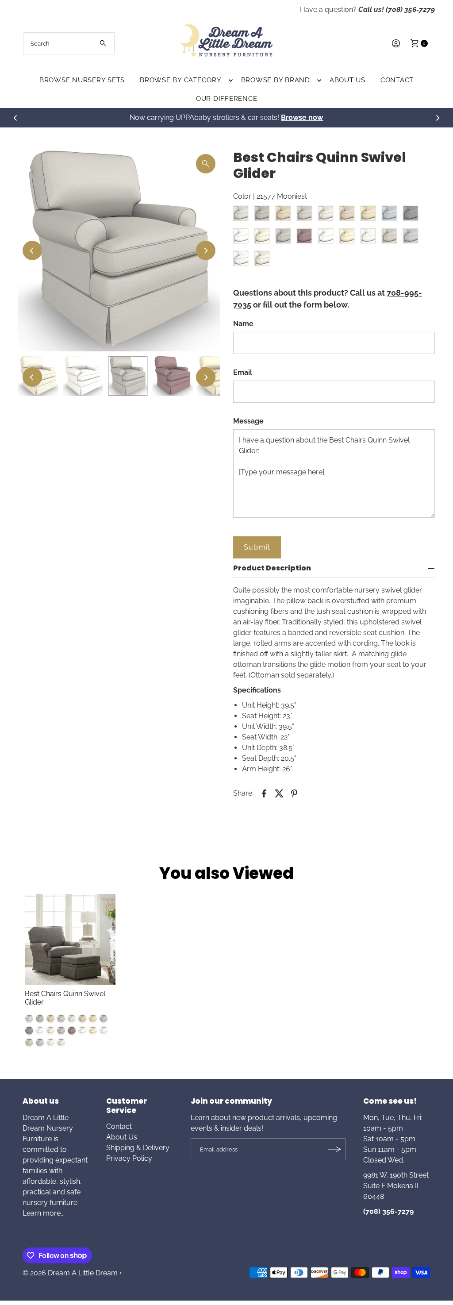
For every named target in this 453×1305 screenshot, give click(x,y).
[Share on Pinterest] (294, 793)
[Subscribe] (334, 1149)
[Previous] (15, 117)
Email (242, 372)
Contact (397, 80)
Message (248, 421)
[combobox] (69, 43)
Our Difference (226, 99)
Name (243, 324)
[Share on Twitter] (279, 793)
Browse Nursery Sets (82, 80)
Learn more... (44, 1213)
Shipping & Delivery (137, 1147)
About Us (347, 80)
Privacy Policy (129, 1158)
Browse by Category (181, 80)
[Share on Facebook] (264, 793)
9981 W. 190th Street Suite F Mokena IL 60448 (396, 1186)
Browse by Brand (275, 80)
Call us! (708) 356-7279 (396, 9)
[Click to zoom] (205, 163)
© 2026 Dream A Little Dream (70, 1273)
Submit (257, 547)
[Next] (437, 117)
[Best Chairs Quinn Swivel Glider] (70, 939)
